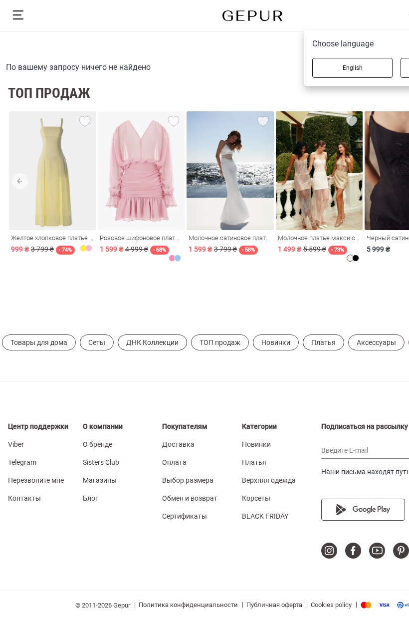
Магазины (100, 480)
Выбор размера (187, 480)
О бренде (97, 444)
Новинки (275, 342)
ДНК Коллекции (152, 342)
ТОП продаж (220, 342)
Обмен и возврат (189, 498)
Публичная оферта (274, 605)
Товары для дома (38, 342)
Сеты (96, 342)
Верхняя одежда (269, 480)
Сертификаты (184, 516)
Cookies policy (331, 605)
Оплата (174, 462)
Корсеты (256, 498)
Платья (323, 342)
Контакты (24, 498)
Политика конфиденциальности (188, 605)
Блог (90, 498)
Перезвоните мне (36, 480)
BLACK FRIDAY (265, 516)
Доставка (178, 444)
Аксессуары (376, 342)
